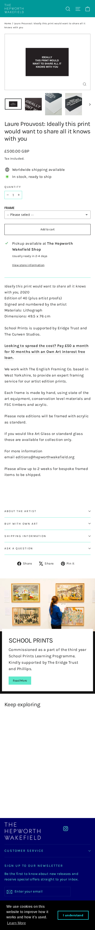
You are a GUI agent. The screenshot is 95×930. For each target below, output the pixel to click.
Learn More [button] (16, 923)
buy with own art (21, 523)
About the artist (20, 511)
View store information (28, 265)
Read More (20, 680)
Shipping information (25, 536)
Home (7, 23)
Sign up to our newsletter (33, 866)
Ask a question (18, 548)
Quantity (12, 186)
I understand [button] (73, 915)
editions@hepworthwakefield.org (45, 457)
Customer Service (24, 851)
